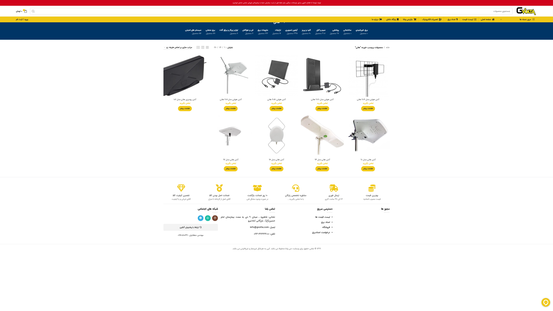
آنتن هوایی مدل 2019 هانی (368, 99)
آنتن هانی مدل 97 (230, 159)
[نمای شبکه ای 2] (207, 47)
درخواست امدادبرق (321, 232)
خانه (388, 47)
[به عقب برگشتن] (283, 22)
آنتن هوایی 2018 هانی (276, 99)
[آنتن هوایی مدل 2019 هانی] (368, 75)
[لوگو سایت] (526, 11)
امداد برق (325, 222)
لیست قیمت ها (322, 217)
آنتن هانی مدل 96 (276, 159)
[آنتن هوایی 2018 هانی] (276, 75)
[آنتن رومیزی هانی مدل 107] (184, 75)
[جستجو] (33, 11)
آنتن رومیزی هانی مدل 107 (185, 99)
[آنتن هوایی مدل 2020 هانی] (322, 75)
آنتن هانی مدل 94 (322, 159)
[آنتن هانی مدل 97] (230, 135)
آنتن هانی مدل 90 (368, 159)
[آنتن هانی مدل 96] (276, 135)
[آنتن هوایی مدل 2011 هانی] (230, 75)
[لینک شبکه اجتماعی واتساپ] (208, 218)
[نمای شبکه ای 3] (202, 47)
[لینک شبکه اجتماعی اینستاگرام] (215, 218)
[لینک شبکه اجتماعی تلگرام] (200, 218)
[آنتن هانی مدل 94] (322, 135)
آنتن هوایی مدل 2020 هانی (322, 99)
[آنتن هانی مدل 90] (368, 135)
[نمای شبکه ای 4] (198, 47)
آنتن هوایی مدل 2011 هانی (231, 99)
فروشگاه (326, 227)
